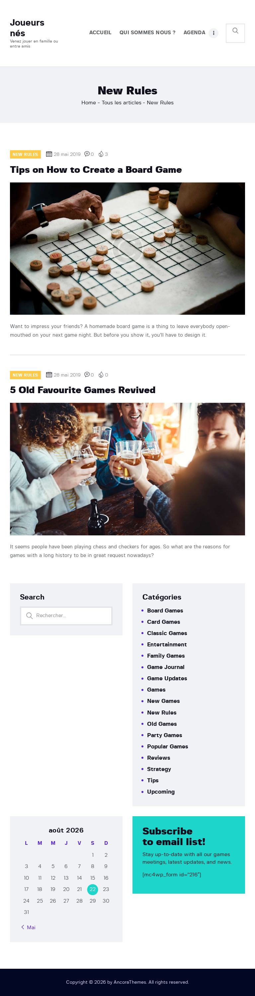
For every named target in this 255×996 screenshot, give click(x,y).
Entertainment (167, 644)
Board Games (165, 610)
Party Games (164, 735)
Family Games (166, 656)
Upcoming (161, 792)
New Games (163, 701)
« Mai (29, 927)
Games (156, 690)
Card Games (163, 622)
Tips (153, 780)
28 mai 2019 (67, 154)
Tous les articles (121, 102)
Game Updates (167, 678)
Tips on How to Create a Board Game (96, 170)
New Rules (162, 713)
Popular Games (167, 746)
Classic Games (167, 633)
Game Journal (166, 667)
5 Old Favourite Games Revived (83, 390)
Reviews (158, 758)
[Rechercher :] (66, 615)
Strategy (159, 769)
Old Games (162, 724)
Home (88, 102)
